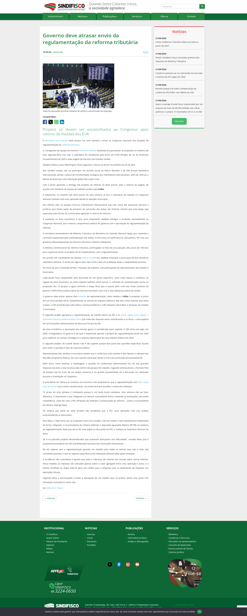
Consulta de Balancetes (180, 545)
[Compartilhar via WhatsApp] (56, 121)
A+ (144, 52)
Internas (91, 534)
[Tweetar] (50, 121)
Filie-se (164, 16)
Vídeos (49, 548)
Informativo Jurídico (137, 537)
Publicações (109, 16)
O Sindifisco (52, 534)
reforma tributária (70, 144)
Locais (90, 537)
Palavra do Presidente (56, 541)
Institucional (55, 16)
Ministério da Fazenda (56, 140)
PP (95, 257)
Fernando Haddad (87, 150)
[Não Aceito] (243, 611)
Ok (199, 611)
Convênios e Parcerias (179, 537)
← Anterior (50, 498)
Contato (191, 16)
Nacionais (91, 541)
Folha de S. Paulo (54, 488)
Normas (50, 552)
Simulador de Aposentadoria (182, 541)
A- (147, 52)
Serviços (136, 16)
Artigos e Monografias (138, 541)
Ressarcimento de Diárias (181, 548)
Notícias (82, 16)
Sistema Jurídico (176, 552)
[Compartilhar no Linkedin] (62, 121)
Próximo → (141, 498)
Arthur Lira (87, 257)
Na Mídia (91, 545)
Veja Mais (179, 121)
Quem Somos (52, 537)
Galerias (50, 545)
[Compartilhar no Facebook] (45, 121)
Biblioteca (173, 534)
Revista (131, 534)
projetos (82, 296)
